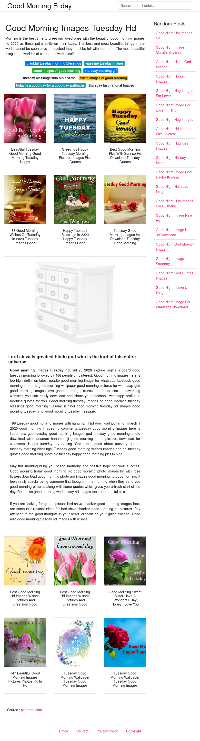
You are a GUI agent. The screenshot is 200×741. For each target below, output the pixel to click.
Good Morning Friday (39, 5)
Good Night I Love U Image (171, 290)
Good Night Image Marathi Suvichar (170, 50)
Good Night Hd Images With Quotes (173, 131)
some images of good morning (56, 70)
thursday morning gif (101, 70)
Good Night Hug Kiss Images (172, 146)
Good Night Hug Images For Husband (174, 203)
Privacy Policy (107, 731)
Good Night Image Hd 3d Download (173, 232)
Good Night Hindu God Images (173, 64)
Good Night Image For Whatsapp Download (173, 304)
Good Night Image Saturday (170, 261)
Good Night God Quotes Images (174, 275)
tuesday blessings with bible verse (49, 78)
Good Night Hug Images (174, 119)
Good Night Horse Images (170, 79)
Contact (82, 731)
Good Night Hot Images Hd (174, 35)
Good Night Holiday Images (171, 160)
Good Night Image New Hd (174, 218)
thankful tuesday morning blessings (54, 63)
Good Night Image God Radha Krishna (174, 174)
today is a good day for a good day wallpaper (50, 85)
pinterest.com (31, 709)
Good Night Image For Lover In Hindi (173, 107)
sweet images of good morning (103, 78)
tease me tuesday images (104, 63)
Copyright (133, 731)
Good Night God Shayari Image (175, 247)
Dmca (63, 731)
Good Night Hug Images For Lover (174, 93)
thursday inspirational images (111, 85)
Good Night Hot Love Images (172, 189)
